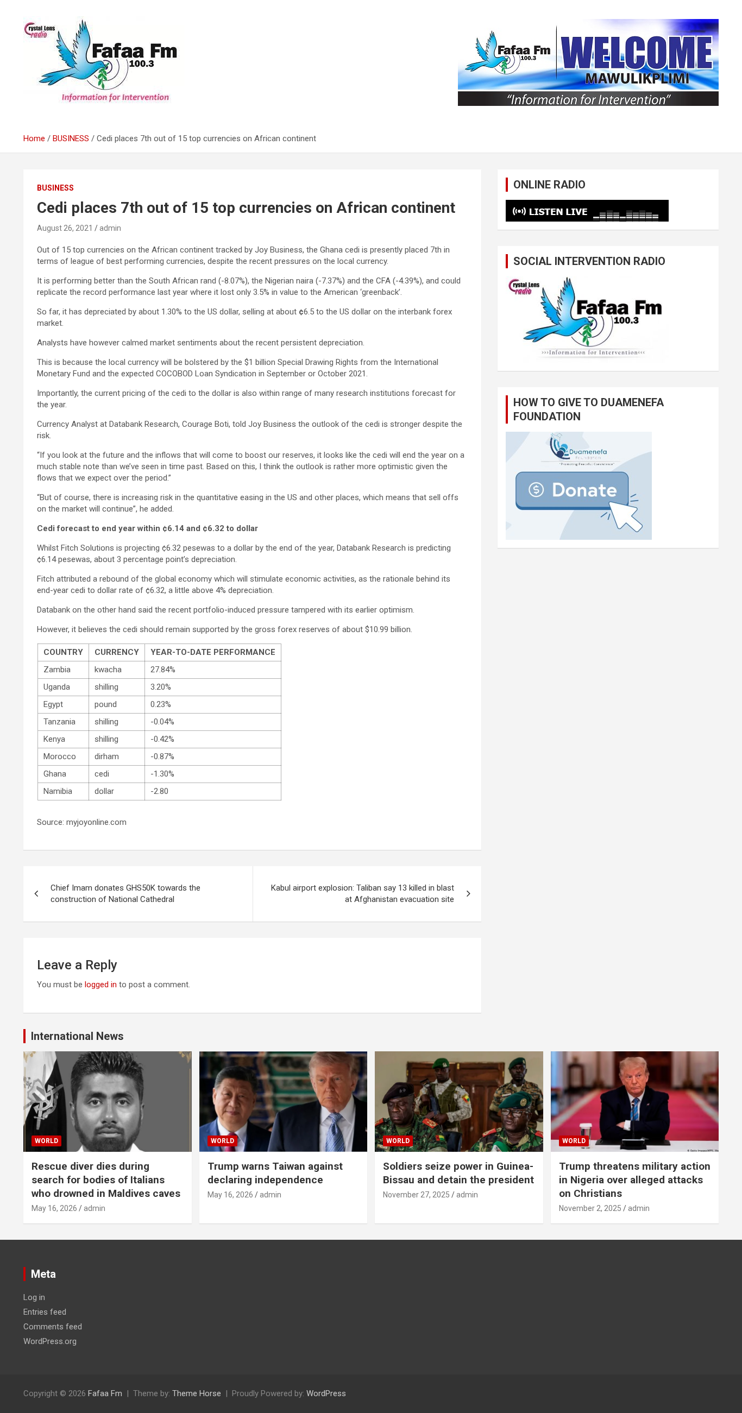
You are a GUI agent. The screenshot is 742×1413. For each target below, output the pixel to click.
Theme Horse (196, 1393)
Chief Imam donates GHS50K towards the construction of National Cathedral (125, 893)
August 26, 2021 (65, 228)
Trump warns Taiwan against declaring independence (275, 1173)
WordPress (326, 1393)
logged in (101, 984)
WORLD (46, 1141)
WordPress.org (50, 1341)
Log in (34, 1297)
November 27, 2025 (416, 1194)
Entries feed (44, 1312)
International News (77, 1036)
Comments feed (52, 1327)
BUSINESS (55, 188)
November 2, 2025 (590, 1208)
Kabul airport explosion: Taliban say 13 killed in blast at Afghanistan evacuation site (362, 893)
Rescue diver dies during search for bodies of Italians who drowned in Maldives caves (106, 1179)
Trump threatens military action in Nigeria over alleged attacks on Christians (634, 1179)
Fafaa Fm (105, 1393)
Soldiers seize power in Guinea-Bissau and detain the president (458, 1173)
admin (110, 228)
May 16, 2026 (54, 1208)
